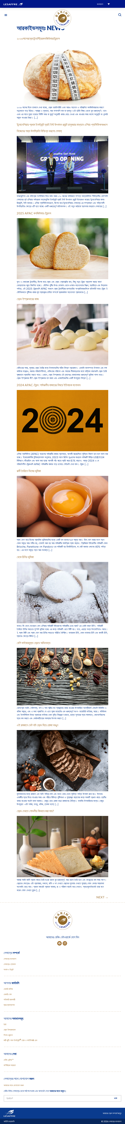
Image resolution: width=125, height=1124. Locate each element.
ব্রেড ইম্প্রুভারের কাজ (28, 299)
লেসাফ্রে (12, 953)
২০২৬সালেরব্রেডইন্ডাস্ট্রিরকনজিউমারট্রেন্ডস (38, 38)
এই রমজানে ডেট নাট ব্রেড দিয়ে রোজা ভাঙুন (37, 725)
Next (102, 897)
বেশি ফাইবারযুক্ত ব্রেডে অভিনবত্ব (33, 643)
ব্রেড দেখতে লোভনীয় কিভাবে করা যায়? (35, 811)
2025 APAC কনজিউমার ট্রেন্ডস (34, 213)
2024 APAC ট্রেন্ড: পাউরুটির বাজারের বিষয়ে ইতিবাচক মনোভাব (48, 385)
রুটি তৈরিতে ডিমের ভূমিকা (29, 471)
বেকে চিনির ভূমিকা (25, 557)
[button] (103, 4)
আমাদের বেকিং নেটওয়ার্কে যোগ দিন (62, 937)
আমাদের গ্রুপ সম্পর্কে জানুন (112, 1113)
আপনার (11, 983)
